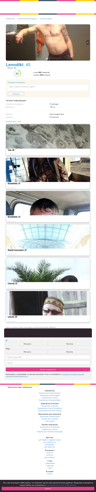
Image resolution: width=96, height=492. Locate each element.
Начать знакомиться (48, 369)
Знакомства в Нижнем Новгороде (50, 431)
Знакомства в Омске (50, 429)
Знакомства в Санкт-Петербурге (49, 408)
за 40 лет (49, 452)
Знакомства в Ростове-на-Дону (50, 410)
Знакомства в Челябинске (50, 427)
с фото (49, 468)
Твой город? (49, 421)
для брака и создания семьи (50, 440)
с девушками (50, 463)
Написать (16, 94)
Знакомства (10, 18)
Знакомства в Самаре (49, 418)
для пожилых (50, 457)
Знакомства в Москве (50, 406)
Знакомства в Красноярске (50, 416)
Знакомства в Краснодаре (50, 395)
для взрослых (50, 447)
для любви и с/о (50, 442)
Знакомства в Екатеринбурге (50, 400)
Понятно (48, 489)
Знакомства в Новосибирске (50, 393)
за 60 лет (49, 455)
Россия (49, 473)
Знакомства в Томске (50, 397)
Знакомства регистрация (27, 18)
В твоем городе (46, 18)
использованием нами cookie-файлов (61, 485)
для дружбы (49, 444)
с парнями (50, 465)
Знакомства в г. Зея (13, 121)
